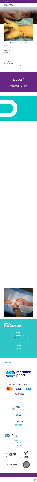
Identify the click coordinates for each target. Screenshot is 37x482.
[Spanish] (7, 1)
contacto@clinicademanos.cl (18, 440)
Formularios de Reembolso (11, 399)
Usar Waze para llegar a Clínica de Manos (18, 350)
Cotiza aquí (18, 424)
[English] (6, 1)
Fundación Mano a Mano (33, 0)
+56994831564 (18, 442)
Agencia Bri (20, 474)
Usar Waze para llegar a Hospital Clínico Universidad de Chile (18, 337)
